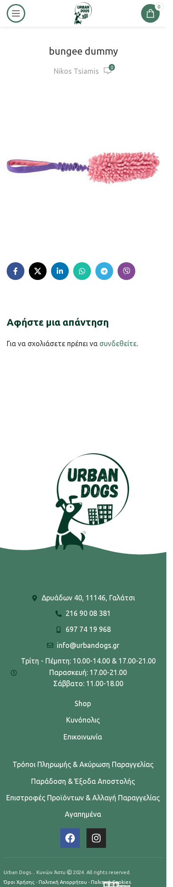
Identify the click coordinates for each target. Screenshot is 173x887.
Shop (83, 703)
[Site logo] (83, 12)
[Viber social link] (126, 271)
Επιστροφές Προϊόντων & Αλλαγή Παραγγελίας (83, 798)
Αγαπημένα (83, 814)
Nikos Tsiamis (76, 71)
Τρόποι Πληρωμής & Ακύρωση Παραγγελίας (82, 764)
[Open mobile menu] (16, 13)
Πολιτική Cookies (111, 882)
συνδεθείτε (118, 344)
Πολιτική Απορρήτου (63, 882)
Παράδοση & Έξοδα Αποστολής (83, 781)
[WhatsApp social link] (82, 271)
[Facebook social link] (15, 271)
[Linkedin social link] (60, 271)
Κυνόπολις (83, 720)
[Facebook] (70, 838)
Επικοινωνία (82, 737)
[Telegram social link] (104, 271)
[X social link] (38, 271)
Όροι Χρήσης (19, 882)
